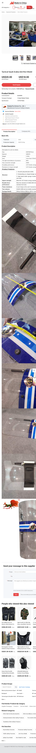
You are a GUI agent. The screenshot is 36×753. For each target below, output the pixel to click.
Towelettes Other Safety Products (11, 721)
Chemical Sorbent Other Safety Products (13, 718)
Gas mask (19, 693)
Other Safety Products (22, 12)
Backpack (4, 693)
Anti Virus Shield (23, 733)
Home (3, 12)
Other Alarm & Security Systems (11, 714)
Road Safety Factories (8, 729)
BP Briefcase (20, 696)
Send (16, 594)
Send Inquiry (16, 85)
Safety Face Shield (7, 737)
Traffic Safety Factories (9, 733)
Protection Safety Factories (25, 729)
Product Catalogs (25, 687)
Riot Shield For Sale (21, 737)
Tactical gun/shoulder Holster (9, 696)
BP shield (19, 690)
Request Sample (29, 88)
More (3, 740)
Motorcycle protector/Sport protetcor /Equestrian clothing (9, 690)
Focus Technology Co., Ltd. (21, 746)
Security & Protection (11, 12)
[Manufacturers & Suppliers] (18, 2)
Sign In (4, 124)
